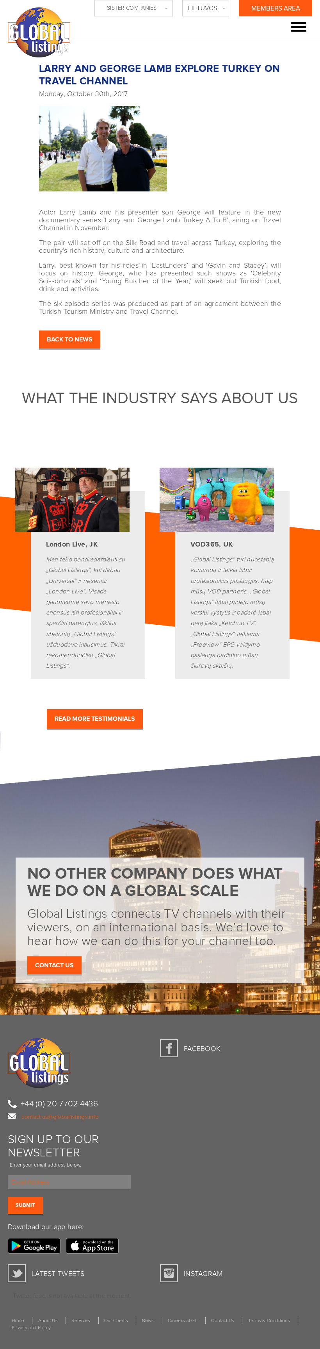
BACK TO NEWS (69, 339)
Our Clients (116, 1321)
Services (80, 1321)
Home (18, 1321)
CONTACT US (54, 965)
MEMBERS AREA (275, 8)
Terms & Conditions (269, 1321)
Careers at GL (182, 1321)
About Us (48, 1321)
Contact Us (222, 1321)
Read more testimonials (95, 719)
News (148, 1321)
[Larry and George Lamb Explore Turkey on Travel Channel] (160, 145)
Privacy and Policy (31, 1328)
